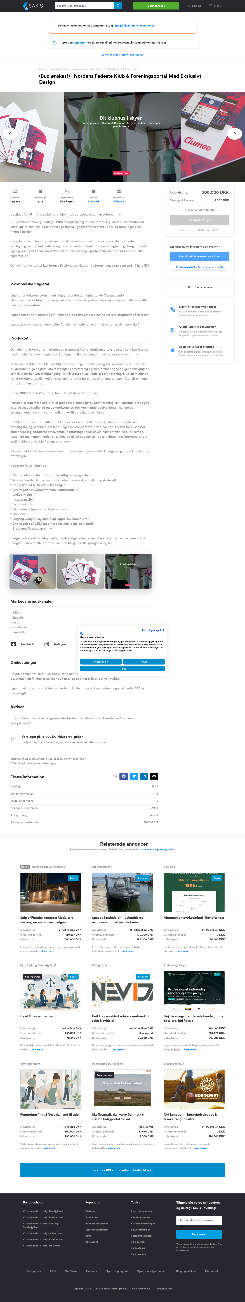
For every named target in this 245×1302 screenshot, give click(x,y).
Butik (88, 1236)
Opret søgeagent (117, 1271)
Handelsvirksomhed (97, 1223)
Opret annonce (156, 6)
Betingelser (33, 1271)
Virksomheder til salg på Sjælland (42, 1233)
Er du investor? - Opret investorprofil (199, 267)
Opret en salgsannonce (152, 1271)
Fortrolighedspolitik (153, 630)
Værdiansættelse (140, 1217)
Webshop (90, 1211)
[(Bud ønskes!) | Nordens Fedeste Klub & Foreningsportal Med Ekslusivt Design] (122, 137)
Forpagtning (138, 1248)
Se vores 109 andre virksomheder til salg (122, 1170)
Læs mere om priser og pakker (158, 849)
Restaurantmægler (141, 1236)
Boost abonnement (142, 1211)
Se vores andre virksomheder (122, 54)
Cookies (91, 1271)
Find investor (138, 1254)
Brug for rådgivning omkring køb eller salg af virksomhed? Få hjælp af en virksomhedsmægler (48, 761)
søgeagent (80, 42)
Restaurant (91, 1242)
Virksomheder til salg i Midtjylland (43, 1217)
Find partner (138, 1242)
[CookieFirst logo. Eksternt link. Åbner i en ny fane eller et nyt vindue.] (81, 633)
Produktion (91, 1217)
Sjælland (93, 201)
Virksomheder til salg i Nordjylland (43, 1211)
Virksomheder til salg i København (43, 1239)
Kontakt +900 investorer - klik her (200, 256)
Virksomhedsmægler (143, 1223)
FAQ (53, 1271)
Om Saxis (71, 1271)
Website (100, 69)
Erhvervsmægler (140, 1229)
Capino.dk (212, 1271)
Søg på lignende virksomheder (134, 25)
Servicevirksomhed (50, 69)
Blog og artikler (186, 1271)
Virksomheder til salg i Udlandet (41, 1245)
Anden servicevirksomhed (78, 69)
